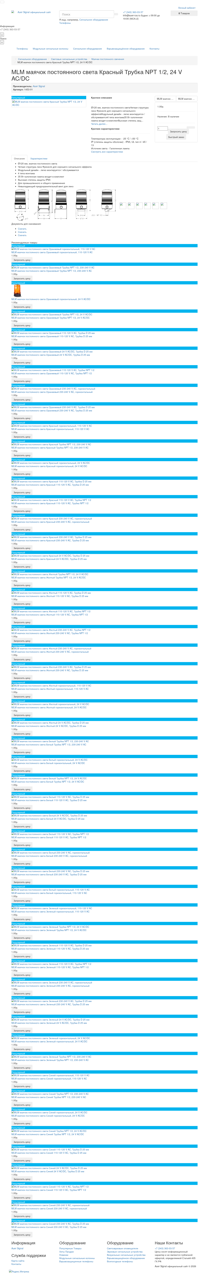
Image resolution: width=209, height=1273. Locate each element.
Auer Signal (17, 1248)
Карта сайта (17, 1260)
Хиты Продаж (66, 1251)
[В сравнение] (193, 127)
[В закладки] (189, 127)
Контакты (154, 48)
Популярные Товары (70, 1248)
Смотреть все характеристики (107, 151)
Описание (19, 158)
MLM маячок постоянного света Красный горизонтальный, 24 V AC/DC (166, 98)
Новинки (63, 1254)
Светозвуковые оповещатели (122, 1248)
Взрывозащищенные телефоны (76, 1261)
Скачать (22, 228)
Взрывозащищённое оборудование (126, 48)
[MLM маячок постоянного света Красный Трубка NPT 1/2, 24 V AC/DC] (48, 103)
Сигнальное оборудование (87, 48)
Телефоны (22, 48)
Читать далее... (99, 123)
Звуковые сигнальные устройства (125, 1251)
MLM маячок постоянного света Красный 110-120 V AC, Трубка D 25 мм (187, 98)
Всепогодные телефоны (120, 1261)
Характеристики (38, 158)
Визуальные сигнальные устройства (126, 1254)
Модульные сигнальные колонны (50, 48)
